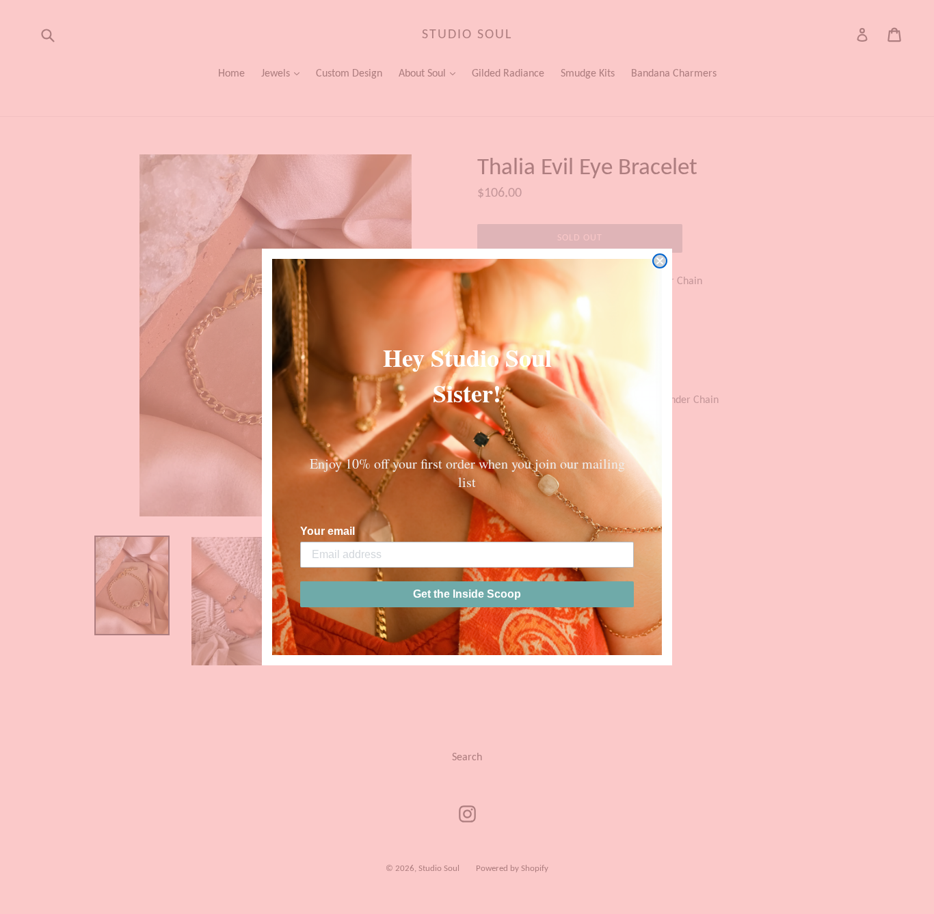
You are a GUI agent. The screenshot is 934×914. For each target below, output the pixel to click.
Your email (327, 531)
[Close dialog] (660, 261)
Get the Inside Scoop (467, 594)
